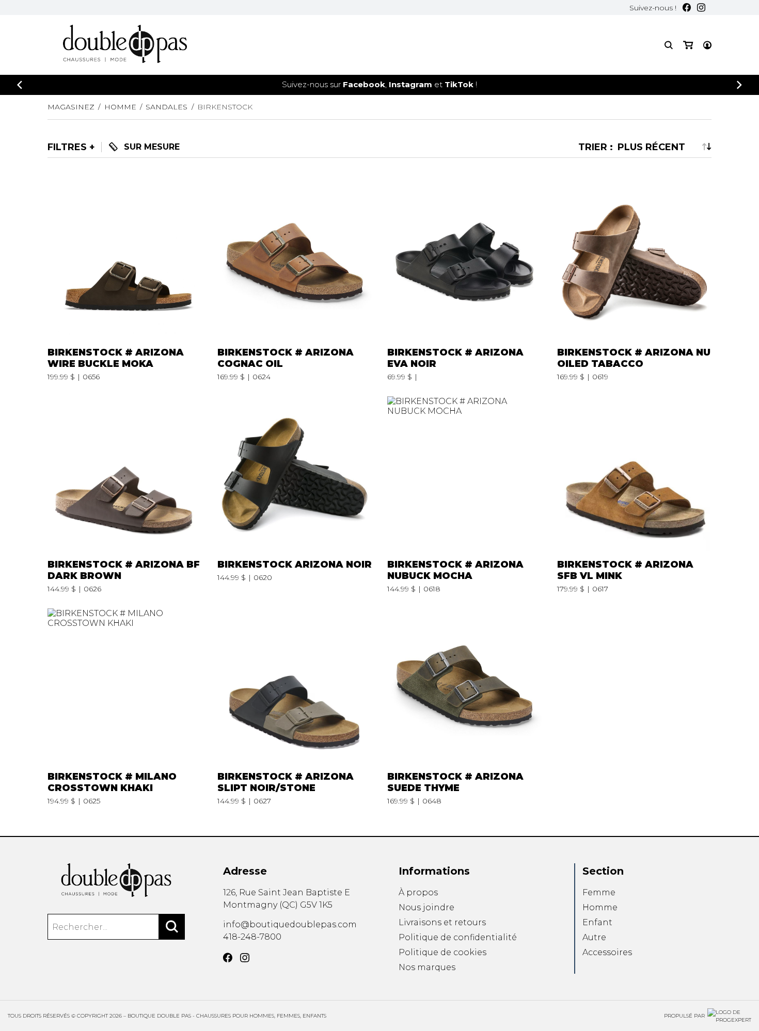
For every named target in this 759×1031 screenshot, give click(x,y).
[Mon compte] (707, 45)
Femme (598, 892)
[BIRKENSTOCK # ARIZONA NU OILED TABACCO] (634, 282)
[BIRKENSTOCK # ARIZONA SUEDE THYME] (464, 707)
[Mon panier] (688, 45)
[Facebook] (687, 7)
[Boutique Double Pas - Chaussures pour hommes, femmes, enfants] (116, 880)
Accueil (433, 50)
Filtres (67, 147)
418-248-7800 (252, 937)
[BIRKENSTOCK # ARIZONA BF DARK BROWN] (125, 494)
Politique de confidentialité (458, 937)
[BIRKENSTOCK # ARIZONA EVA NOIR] (464, 282)
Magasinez (71, 106)
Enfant (597, 922)
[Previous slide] (19, 85)
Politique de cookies (442, 952)
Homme (600, 907)
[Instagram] (701, 7)
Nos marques (427, 967)
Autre (594, 937)
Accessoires (607, 952)
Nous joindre (426, 907)
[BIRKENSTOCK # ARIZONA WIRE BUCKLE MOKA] (125, 282)
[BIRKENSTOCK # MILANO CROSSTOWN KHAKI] (125, 707)
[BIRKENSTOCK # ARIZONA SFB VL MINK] (634, 494)
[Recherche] (669, 45)
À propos (418, 892)
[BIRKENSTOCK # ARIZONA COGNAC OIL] (294, 282)
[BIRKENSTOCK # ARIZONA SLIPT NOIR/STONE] (294, 707)
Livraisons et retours (442, 922)
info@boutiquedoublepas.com (290, 924)
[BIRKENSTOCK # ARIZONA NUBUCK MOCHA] (464, 494)
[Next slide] (739, 85)
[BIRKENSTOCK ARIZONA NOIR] (294, 494)
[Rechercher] (172, 927)
